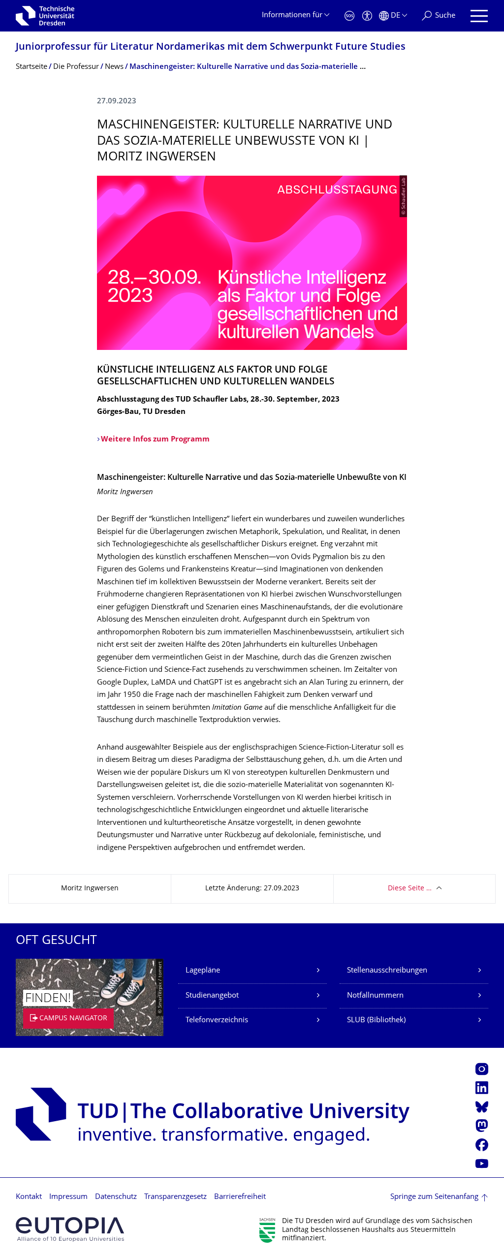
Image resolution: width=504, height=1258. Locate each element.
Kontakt (29, 1197)
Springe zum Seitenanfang (434, 1197)
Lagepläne (203, 971)
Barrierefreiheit (240, 1197)
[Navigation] (479, 16)
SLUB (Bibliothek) (376, 1020)
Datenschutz (116, 1197)
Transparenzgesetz (175, 1197)
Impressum (68, 1197)
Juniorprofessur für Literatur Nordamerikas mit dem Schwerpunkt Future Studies (211, 47)
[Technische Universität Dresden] (45, 16)
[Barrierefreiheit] (367, 16)
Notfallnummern (375, 996)
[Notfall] (349, 16)
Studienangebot (212, 996)
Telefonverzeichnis (217, 1020)
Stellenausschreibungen (387, 971)
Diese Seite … (410, 888)
